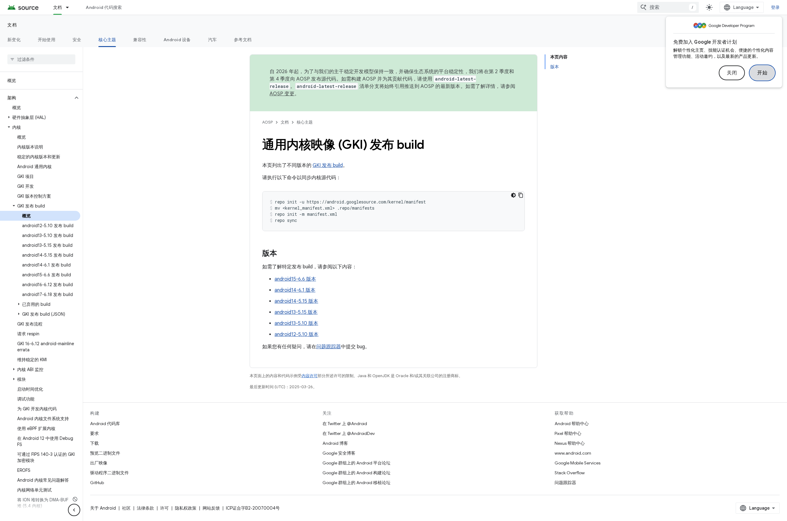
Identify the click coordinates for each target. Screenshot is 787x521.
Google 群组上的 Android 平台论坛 (356, 463)
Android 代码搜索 (104, 7)
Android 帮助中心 (572, 423)
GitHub (97, 482)
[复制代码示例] (520, 195)
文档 (57, 7)
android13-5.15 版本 (296, 312)
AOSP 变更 (282, 94)
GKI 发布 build (328, 165)
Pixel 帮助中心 (568, 433)
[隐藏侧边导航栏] (74, 510)
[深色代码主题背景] (513, 195)
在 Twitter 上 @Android (344, 423)
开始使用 (46, 39)
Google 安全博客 (338, 453)
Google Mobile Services (577, 463)
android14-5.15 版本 (296, 301)
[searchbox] (41, 59)
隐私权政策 (185, 508)
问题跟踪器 (328, 347)
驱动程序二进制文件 (109, 473)
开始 (762, 73)
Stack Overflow (570, 473)
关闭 (732, 73)
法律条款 (145, 508)
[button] (36, 98)
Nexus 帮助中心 (570, 443)
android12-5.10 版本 (296, 334)
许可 (164, 508)
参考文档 (242, 39)
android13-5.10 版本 (296, 323)
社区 (126, 508)
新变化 (14, 39)
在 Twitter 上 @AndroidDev (348, 433)
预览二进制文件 (105, 453)
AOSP (267, 122)
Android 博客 (335, 443)
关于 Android (103, 508)
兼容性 (139, 39)
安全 (77, 39)
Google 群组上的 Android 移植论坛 (356, 482)
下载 (94, 443)
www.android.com (573, 453)
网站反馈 (211, 508)
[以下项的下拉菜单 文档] (70, 7)
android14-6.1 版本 (295, 290)
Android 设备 (177, 39)
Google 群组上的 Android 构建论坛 (356, 473)
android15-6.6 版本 (295, 279)
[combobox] (668, 7)
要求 (94, 433)
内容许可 (310, 375)
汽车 (212, 39)
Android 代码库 (105, 423)
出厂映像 (98, 463)
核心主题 (107, 39)
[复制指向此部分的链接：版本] (283, 254)
